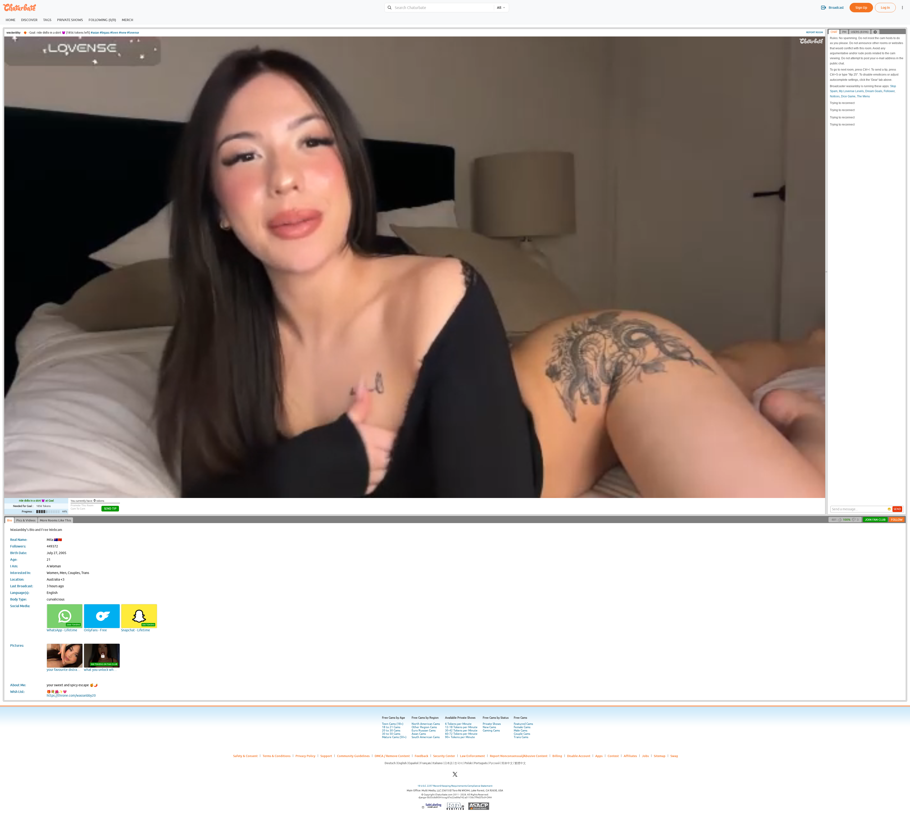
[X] (455, 775)
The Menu (863, 96)
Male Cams (520, 730)
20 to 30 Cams (391, 730)
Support (326, 756)
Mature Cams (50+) (394, 737)
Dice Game (848, 96)
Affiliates (630, 756)
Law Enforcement (472, 756)
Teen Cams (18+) (392, 724)
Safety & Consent (245, 756)
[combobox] (439, 7)
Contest (613, 756)
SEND (897, 509)
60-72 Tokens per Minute (461, 733)
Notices (835, 96)
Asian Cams (419, 733)
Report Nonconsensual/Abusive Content (518, 756)
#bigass (104, 32)
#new (122, 32)
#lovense (133, 32)
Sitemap (659, 756)
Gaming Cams (491, 730)
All (499, 7)
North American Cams (426, 724)
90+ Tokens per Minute (460, 737)
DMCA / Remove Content (392, 756)
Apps (599, 756)
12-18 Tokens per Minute (461, 727)
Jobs (645, 756)
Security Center (444, 756)
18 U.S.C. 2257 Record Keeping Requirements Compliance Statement (455, 786)
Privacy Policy (305, 756)
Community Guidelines (353, 756)
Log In (885, 7)
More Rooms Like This (55, 520)
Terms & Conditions (277, 756)
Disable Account (578, 756)
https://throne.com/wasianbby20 (71, 695)
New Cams (489, 727)
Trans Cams (521, 737)
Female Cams (522, 727)
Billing (557, 756)
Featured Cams (523, 724)
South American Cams (426, 737)
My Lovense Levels (851, 91)
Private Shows (492, 724)
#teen (114, 32)
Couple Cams (522, 733)
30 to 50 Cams (391, 733)
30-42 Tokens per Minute (461, 730)
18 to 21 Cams (391, 727)
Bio (9, 520)
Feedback (421, 756)
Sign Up (861, 7)
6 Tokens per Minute (458, 724)
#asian (95, 32)
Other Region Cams (424, 727)
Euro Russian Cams (424, 730)
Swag (674, 756)
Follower (889, 91)
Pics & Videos (26, 520)
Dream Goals (873, 91)
